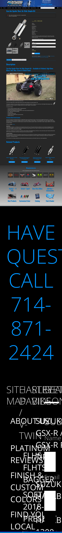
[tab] (9, 60)
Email (50, 480)
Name (50, 441)
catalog (13, 124)
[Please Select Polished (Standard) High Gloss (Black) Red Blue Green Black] (44, 43)
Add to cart (37, 53)
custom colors (39, 57)
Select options (11, 161)
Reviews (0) (24, 59)
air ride (51, 56)
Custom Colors (9, 7)
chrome (36, 57)
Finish (33, 42)
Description (9, 59)
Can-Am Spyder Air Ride (44, 56)
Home (1, 7)
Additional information (16, 59)
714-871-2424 (46, 4)
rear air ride (44, 57)
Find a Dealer (19, 7)
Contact (38, 7)
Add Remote (34, 45)
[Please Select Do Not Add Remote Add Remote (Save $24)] (44, 47)
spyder (47, 57)
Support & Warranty (33, 7)
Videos (16, 7)
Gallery (13, 7)
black (53, 56)
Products (4, 7)
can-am (33, 57)
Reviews (29, 7)
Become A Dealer (24, 7)
